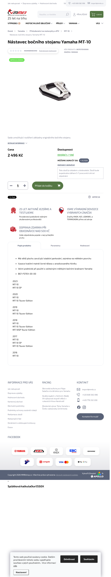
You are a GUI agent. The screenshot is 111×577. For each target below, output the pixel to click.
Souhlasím (89, 559)
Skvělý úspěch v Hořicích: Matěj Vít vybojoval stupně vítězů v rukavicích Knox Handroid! (55, 398)
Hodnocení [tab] (84, 245)
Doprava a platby (30, 3)
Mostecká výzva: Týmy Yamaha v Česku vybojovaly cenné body (56, 407)
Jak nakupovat (14, 3)
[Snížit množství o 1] (11, 186)
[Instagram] (84, 407)
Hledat (67, 14)
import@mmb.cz (89, 389)
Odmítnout (69, 559)
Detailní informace (16, 143)
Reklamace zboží (15, 414)
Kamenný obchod (15, 401)
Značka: (71, 52)
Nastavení (21, 572)
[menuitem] (15, 23)
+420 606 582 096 (90, 395)
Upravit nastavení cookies (67, 475)
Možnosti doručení (66, 165)
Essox (10, 427)
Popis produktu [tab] (24, 245)
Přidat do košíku (43, 185)
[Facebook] (79, 407)
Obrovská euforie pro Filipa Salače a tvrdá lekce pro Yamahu (56, 389)
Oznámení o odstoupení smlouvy (21, 423)
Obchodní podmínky (16, 406)
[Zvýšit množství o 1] (24, 186)
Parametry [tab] (55, 245)
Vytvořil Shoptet (89, 473)
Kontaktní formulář (90, 416)
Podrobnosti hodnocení (47, 51)
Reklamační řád (14, 419)
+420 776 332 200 (89, 400)
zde (15, 565)
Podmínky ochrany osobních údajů (22, 410)
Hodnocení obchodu (48, 3)
